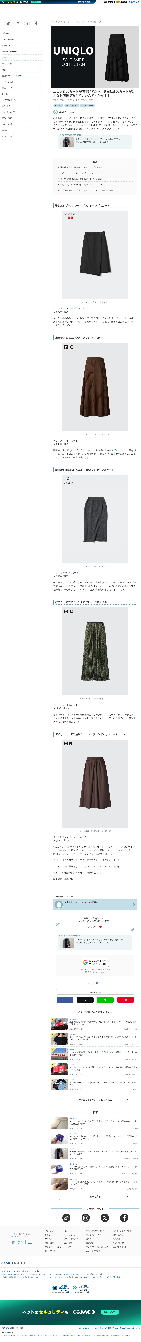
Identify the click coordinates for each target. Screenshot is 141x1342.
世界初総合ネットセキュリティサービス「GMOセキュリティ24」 (23, 1274)
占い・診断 (7, 124)
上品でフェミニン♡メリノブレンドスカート (79, 173)
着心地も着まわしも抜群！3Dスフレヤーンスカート (83, 179)
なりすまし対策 (96, 1277)
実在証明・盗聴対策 (8, 1277)
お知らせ (6, 33)
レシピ (5, 94)
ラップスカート (72, 106)
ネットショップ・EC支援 (27, 1335)
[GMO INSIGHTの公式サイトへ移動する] (13, 1263)
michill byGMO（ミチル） (62, 22)
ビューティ (7, 88)
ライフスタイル (9, 100)
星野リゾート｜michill (11, 76)
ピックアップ (8, 136)
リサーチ (79, 1335)
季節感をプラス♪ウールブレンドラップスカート (81, 167)
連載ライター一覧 (10, 51)
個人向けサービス (116, 1335)
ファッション (8, 82)
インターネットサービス (9, 1335)
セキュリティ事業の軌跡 (112, 1277)
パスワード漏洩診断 (55, 1274)
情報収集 (87, 1335)
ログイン (6, 45)
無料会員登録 (8, 39)
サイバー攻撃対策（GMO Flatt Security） (75, 1277)
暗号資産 (105, 1335)
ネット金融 (96, 1335)
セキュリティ (54, 1335)
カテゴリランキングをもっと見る (95, 1099)
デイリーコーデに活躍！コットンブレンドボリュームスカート (87, 190)
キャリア (6, 130)
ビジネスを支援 (42, 1335)
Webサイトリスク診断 (71, 1274)
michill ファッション (66, 112)
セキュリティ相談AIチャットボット (93, 1274)
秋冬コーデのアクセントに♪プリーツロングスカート (83, 184)
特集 (4, 69)
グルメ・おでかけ (10, 112)
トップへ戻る (94, 983)
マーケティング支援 (67, 1335)
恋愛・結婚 (7, 118)
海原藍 (135, 1128)
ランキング (7, 63)
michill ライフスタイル (130, 1174)
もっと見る (95, 1196)
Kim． (135, 1090)
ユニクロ (59, 106)
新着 (4, 57)
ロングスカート (88, 106)
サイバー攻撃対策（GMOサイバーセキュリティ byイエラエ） (38, 1277)
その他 (126, 1335)
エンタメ (6, 106)
